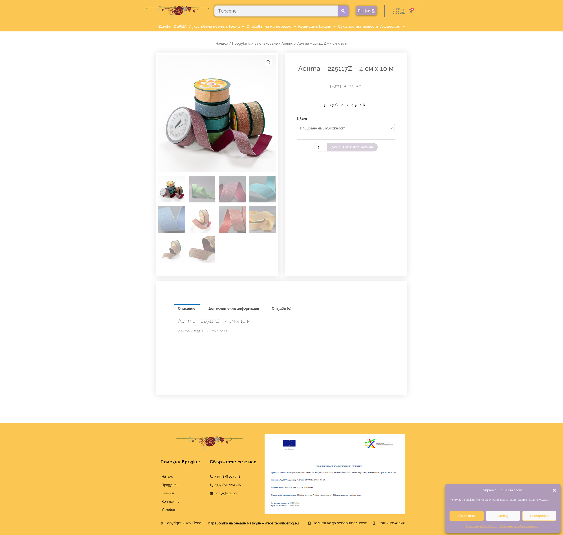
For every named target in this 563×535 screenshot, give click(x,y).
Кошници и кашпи (314, 26)
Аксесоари (390, 26)
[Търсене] (343, 10)
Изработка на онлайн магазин (234, 523)
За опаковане (266, 43)
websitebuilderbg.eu (283, 523)
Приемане (466, 516)
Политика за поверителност (518, 526)
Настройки (539, 516)
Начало (222, 43)
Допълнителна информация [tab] (233, 308)
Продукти (241, 43)
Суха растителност (358, 26)
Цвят (302, 119)
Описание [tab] (187, 308)
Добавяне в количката (352, 147)
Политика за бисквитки (481, 526)
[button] (554, 490)
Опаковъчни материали (269, 26)
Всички (164, 26)
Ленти (287, 43)
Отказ (503, 516)
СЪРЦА (180, 26)
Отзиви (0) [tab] (281, 308)
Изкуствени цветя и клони (214, 26)
